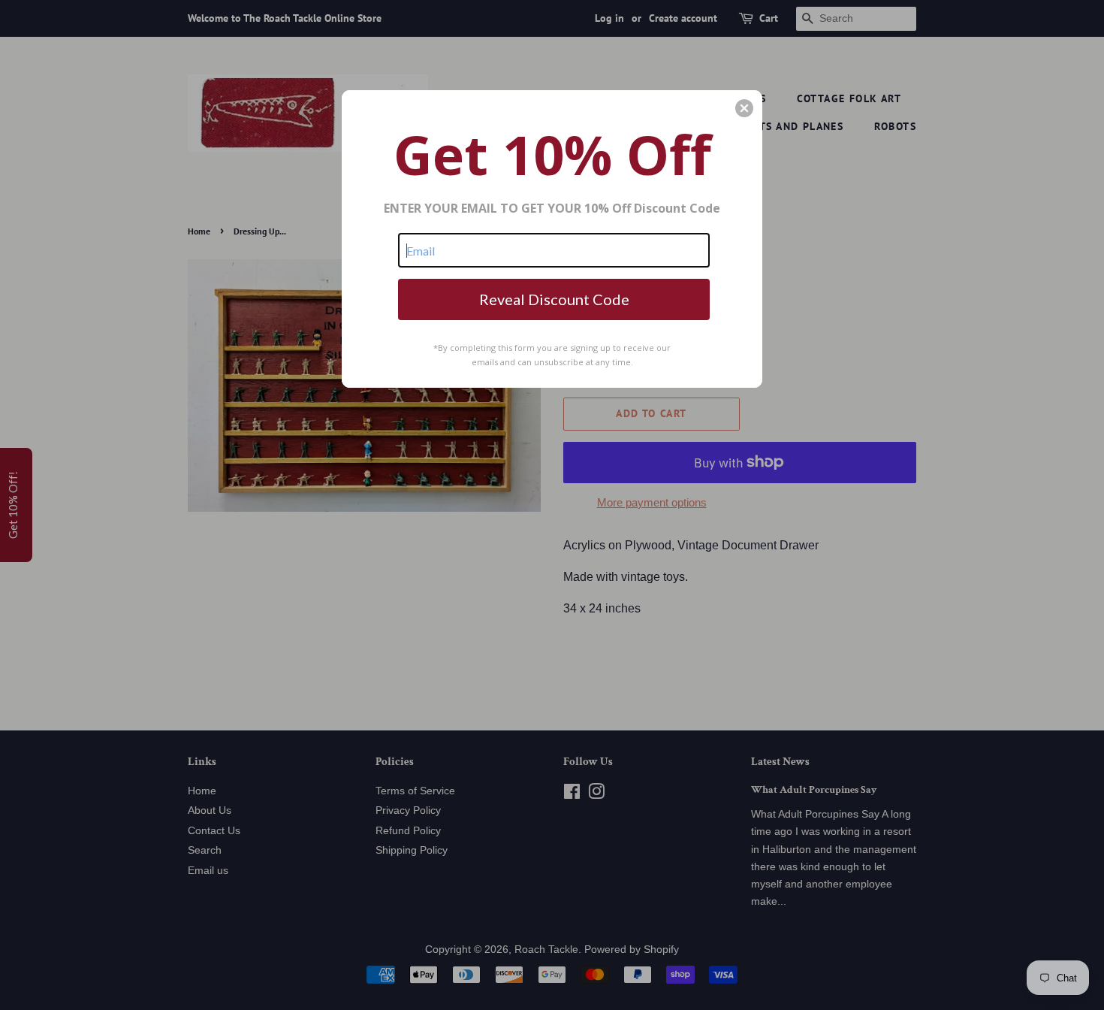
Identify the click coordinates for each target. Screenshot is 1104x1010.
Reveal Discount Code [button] (554, 299)
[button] (744, 108)
